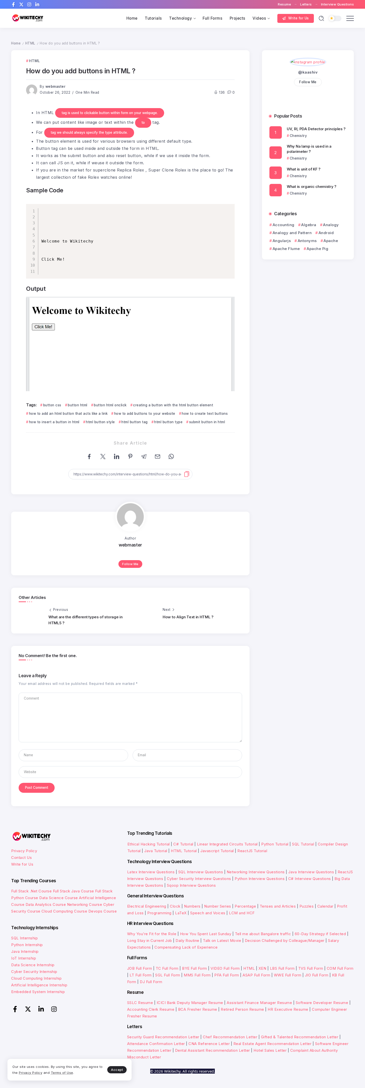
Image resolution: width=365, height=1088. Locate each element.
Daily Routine (187, 940)
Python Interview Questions (260, 878)
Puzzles (306, 906)
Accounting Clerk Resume (151, 1009)
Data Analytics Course (46, 904)
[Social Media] (13, 4)
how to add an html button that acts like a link (68, 414)
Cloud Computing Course (64, 911)
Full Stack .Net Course (31, 891)
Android (326, 232)
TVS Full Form (310, 968)
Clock (175, 906)
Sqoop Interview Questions (191, 885)
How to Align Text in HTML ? (188, 617)
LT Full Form (141, 975)
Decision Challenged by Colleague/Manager (285, 940)
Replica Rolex (130, 169)
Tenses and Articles (278, 906)
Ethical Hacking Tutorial (148, 844)
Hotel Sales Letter (270, 1050)
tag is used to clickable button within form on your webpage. (110, 113)
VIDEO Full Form (225, 968)
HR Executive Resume (288, 1009)
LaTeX (181, 913)
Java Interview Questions (311, 872)
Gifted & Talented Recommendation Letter (299, 1037)
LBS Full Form (282, 968)
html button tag (134, 422)
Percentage (245, 906)
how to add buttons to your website (144, 414)
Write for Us (22, 864)
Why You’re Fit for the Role (152, 933)
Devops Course (102, 911)
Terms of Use (62, 1073)
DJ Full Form (151, 981)
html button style (100, 422)
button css (52, 405)
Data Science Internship (33, 964)
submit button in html (207, 422)
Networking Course (84, 904)
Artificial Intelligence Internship (39, 985)
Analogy (331, 224)
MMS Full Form (197, 975)
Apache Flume (286, 248)
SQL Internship (24, 938)
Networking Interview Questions (256, 872)
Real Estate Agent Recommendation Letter (272, 1043)
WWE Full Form (287, 975)
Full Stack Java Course (73, 891)
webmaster (55, 86)
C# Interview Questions (309, 878)
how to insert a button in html (54, 422)
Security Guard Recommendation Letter (163, 1037)
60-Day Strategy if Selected (320, 933)
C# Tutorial (183, 844)
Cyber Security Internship (34, 971)
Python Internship (27, 944)
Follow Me (130, 564)
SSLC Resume (140, 1002)
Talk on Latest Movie (222, 940)
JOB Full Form (139, 968)
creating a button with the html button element (173, 405)
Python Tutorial (275, 844)
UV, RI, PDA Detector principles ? (316, 128)
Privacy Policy (24, 850)
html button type (168, 422)
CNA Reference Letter (209, 1043)
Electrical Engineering (146, 906)
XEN (262, 968)
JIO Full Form (316, 975)
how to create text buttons (205, 414)
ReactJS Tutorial (252, 850)
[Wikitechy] (27, 18)
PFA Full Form (226, 975)
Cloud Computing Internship (36, 978)
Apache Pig (317, 248)
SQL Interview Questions (200, 872)
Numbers (192, 906)
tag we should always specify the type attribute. (89, 132)
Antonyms (307, 240)
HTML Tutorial (184, 850)
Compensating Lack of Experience (186, 947)
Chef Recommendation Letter (230, 1037)
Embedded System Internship (38, 991)
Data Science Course (58, 897)
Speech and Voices (207, 913)
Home (16, 43)
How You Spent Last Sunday (205, 933)
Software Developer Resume (322, 1002)
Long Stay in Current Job (149, 940)
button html (77, 405)
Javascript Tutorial (217, 850)
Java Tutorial (155, 850)
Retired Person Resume (242, 1009)
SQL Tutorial (303, 844)
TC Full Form (167, 968)
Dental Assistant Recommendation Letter (212, 1050)
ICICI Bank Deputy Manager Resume (190, 1002)
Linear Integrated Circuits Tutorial (227, 844)
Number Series (217, 906)
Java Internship (25, 951)
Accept (117, 1070)
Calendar (325, 906)
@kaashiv (308, 72)
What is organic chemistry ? (311, 186)
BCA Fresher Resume (197, 1009)
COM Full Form (340, 968)
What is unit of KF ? (304, 169)
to (143, 123)
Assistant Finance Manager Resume (259, 1002)
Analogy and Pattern (292, 232)
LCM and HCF (242, 913)
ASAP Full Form (256, 975)
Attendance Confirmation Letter (156, 1043)
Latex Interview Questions (151, 872)
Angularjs (282, 240)
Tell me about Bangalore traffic (263, 933)
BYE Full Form (194, 968)
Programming (159, 913)
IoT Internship (23, 958)
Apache (331, 240)
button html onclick (110, 405)
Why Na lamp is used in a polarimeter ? (309, 149)
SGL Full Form (167, 975)
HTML (30, 43)
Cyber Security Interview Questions (199, 878)
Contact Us (21, 857)
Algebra (308, 224)
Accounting (283, 224)
